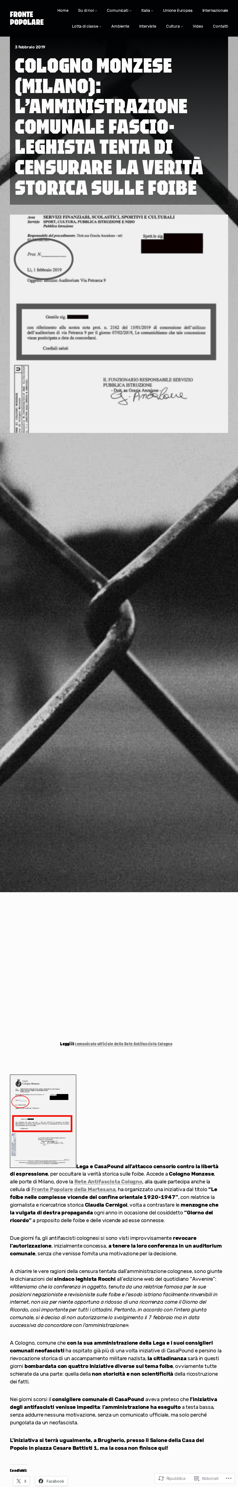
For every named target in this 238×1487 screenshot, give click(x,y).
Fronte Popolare (27, 18)
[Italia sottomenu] (152, 10)
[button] (43, 1121)
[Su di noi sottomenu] (96, 10)
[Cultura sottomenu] (182, 26)
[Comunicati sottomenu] (130, 10)
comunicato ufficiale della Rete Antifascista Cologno (123, 1043)
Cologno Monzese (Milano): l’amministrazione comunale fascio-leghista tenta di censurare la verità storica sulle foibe (109, 126)
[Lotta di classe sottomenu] (100, 26)
